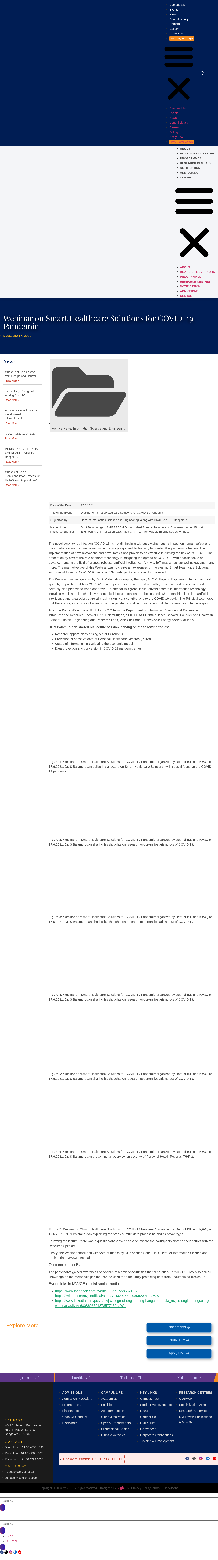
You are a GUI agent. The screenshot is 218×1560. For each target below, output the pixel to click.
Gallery (174, 28)
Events (173, 9)
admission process (29, 1349)
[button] (178, 73)
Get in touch (49, 1341)
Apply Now (176, 33)
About (185, 148)
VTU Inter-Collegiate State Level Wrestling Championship (21, 414)
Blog (9, 1536)
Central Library (178, 19)
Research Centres (195, 163)
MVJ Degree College (182, 38)
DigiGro (123, 1488)
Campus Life (177, 4)
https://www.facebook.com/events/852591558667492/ (96, 1291)
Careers (174, 24)
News (173, 14)
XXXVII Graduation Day (20, 433)
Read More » (12, 380)
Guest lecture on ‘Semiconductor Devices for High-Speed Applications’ (22, 476)
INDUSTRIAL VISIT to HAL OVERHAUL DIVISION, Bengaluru (22, 453)
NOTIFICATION (190, 168)
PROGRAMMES (190, 158)
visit (99, 1341)
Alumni (11, 1541)
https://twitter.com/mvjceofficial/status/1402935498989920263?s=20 (107, 1296)
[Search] (2, 1507)
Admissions (189, 172)
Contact (187, 177)
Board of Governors (197, 153)
